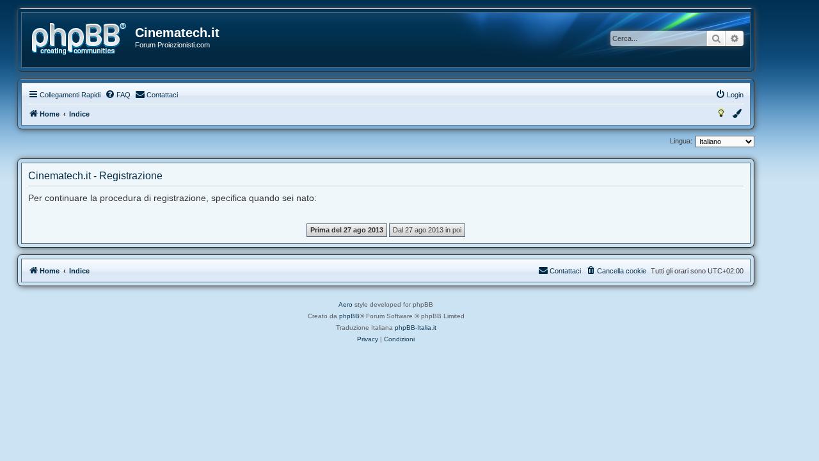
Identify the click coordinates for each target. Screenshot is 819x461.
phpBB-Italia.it (415, 327)
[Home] (79, 39)
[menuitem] (118, 94)
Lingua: (681, 141)
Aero (345, 304)
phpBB (349, 315)
